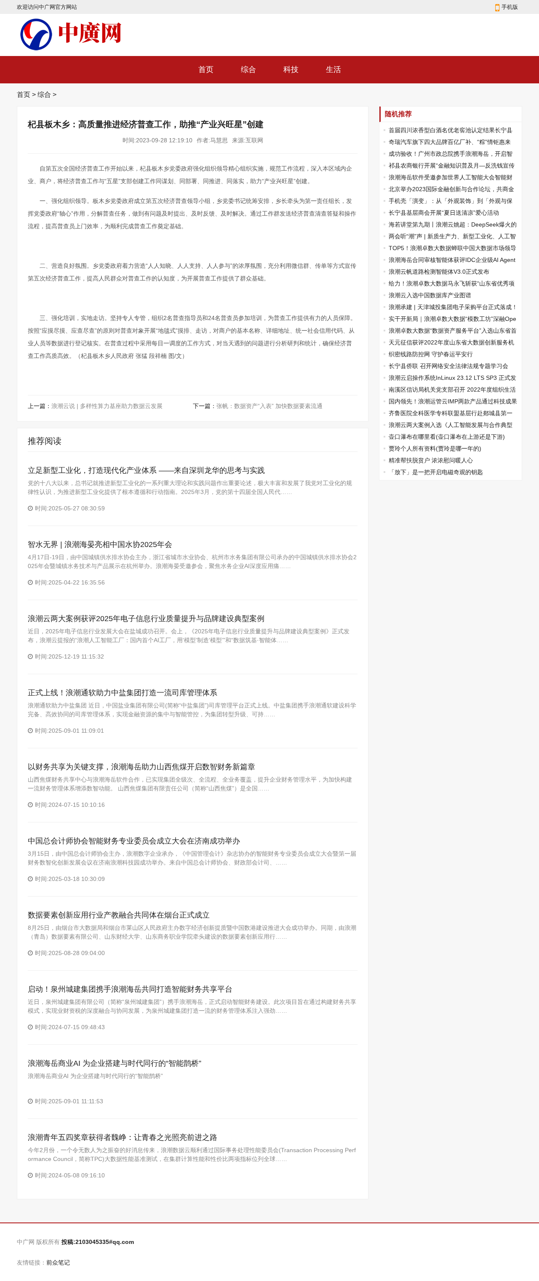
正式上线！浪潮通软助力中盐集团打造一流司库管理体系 (122, 693)
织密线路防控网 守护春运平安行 (431, 354)
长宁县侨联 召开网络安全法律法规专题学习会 (448, 366)
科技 (291, 69)
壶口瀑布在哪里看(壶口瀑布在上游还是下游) (447, 436)
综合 (248, 69)
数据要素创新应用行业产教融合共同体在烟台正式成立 (119, 915)
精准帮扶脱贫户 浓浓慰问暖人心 (431, 460)
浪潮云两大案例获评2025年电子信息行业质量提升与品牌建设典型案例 (146, 618)
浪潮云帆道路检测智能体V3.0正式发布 (439, 271)
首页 (205, 69)
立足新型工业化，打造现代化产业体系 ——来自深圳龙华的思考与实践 (146, 470)
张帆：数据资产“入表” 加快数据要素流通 (269, 406)
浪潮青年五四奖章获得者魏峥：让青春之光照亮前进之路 (122, 1137)
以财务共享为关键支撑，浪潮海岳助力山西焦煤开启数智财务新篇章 (141, 767)
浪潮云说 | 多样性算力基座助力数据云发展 (107, 406)
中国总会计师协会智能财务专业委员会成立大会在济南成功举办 (134, 841)
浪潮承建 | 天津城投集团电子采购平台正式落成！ (453, 307)
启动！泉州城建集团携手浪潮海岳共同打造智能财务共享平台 (130, 989)
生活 (333, 69)
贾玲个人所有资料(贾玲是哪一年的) (435, 448)
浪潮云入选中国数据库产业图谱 (430, 295)
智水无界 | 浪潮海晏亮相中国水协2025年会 (100, 544)
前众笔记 (58, 1262)
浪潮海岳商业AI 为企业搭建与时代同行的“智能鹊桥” (114, 1063)
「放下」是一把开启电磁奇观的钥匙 (436, 472)
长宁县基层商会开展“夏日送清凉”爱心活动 (444, 212)
